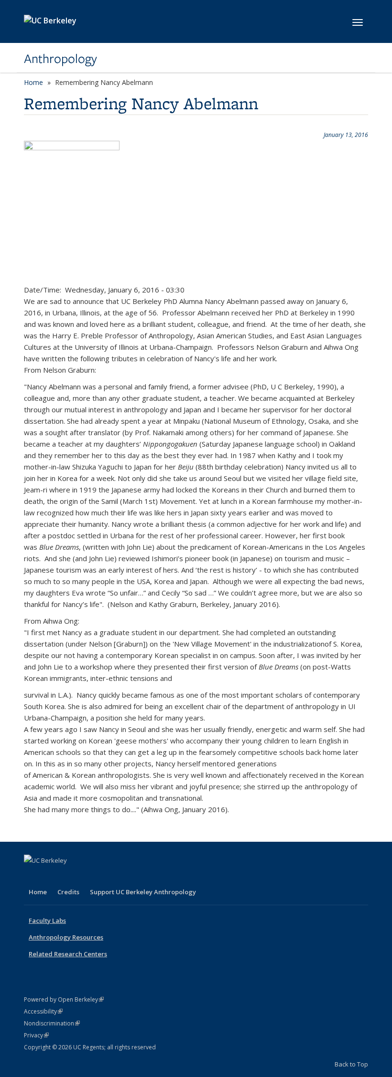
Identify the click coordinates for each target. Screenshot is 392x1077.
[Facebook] (32, 876)
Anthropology (60, 58)
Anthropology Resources (66, 937)
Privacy (36, 1035)
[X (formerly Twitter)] (51, 876)
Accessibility (43, 1011)
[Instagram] (88, 876)
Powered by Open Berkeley (64, 999)
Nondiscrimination (52, 1023)
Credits (68, 892)
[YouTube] (70, 876)
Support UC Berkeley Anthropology (143, 892)
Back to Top (351, 1064)
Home (33, 82)
